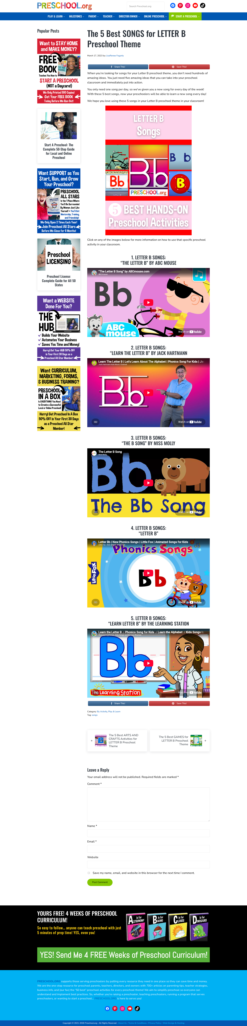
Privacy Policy (154, 1023)
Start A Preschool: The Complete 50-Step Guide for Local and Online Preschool (58, 151)
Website (92, 857)
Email (92, 841)
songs (94, 715)
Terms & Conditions (137, 1023)
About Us (122, 1023)
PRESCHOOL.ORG (105, 999)
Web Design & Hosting (173, 1023)
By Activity (102, 711)
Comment (94, 784)
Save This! (182, 67)
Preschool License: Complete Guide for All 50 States (59, 280)
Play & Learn (114, 711)
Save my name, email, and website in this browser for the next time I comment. (144, 873)
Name (92, 826)
